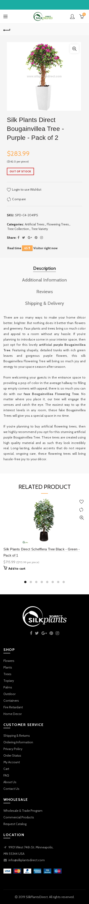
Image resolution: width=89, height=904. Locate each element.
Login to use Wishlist (26, 189)
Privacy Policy (12, 749)
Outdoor (9, 694)
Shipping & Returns (16, 735)
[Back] (7, 29)
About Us (9, 782)
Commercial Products (18, 817)
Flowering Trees (58, 224)
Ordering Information (18, 742)
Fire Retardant (13, 707)
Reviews (44, 291)
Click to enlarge (74, 48)
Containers (11, 700)
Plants (7, 667)
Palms (7, 687)
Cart (6, 769)
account (72, 16)
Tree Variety (39, 229)
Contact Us (11, 789)
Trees (7, 674)
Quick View (82, 518)
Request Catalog (14, 824)
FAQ (6, 775)
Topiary (8, 681)
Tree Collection (18, 229)
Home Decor (12, 714)
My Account (11, 762)
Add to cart (16, 568)
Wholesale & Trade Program (22, 811)
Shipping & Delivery (44, 303)
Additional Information (44, 280)
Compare (19, 199)
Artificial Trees (34, 224)
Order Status (12, 755)
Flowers (8, 661)
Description (44, 268)
